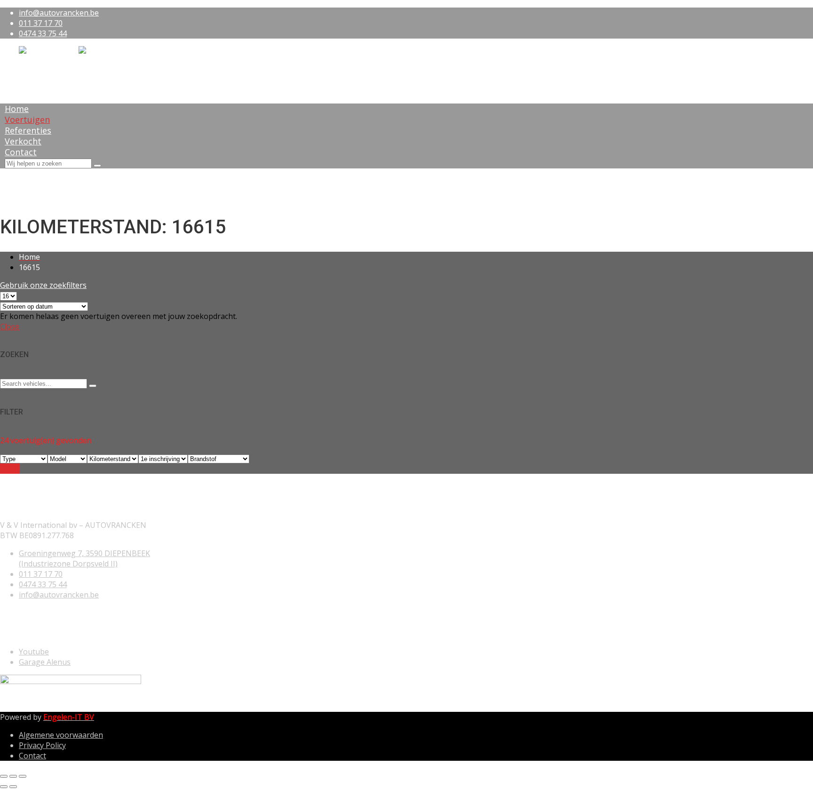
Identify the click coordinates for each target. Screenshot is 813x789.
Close (9, 326)
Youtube (34, 651)
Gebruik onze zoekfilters (43, 285)
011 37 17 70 (41, 23)
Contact (21, 152)
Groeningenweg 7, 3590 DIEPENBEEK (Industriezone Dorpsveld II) (84, 558)
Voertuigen (27, 119)
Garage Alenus (45, 662)
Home (17, 108)
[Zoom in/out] (22, 776)
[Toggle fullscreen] (13, 776)
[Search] (97, 165)
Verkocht (23, 141)
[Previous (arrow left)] (4, 786)
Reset (10, 468)
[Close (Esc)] (4, 776)
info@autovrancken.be (59, 13)
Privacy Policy (42, 745)
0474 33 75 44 (43, 33)
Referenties (28, 130)
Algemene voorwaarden (61, 735)
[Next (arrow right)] (13, 786)
